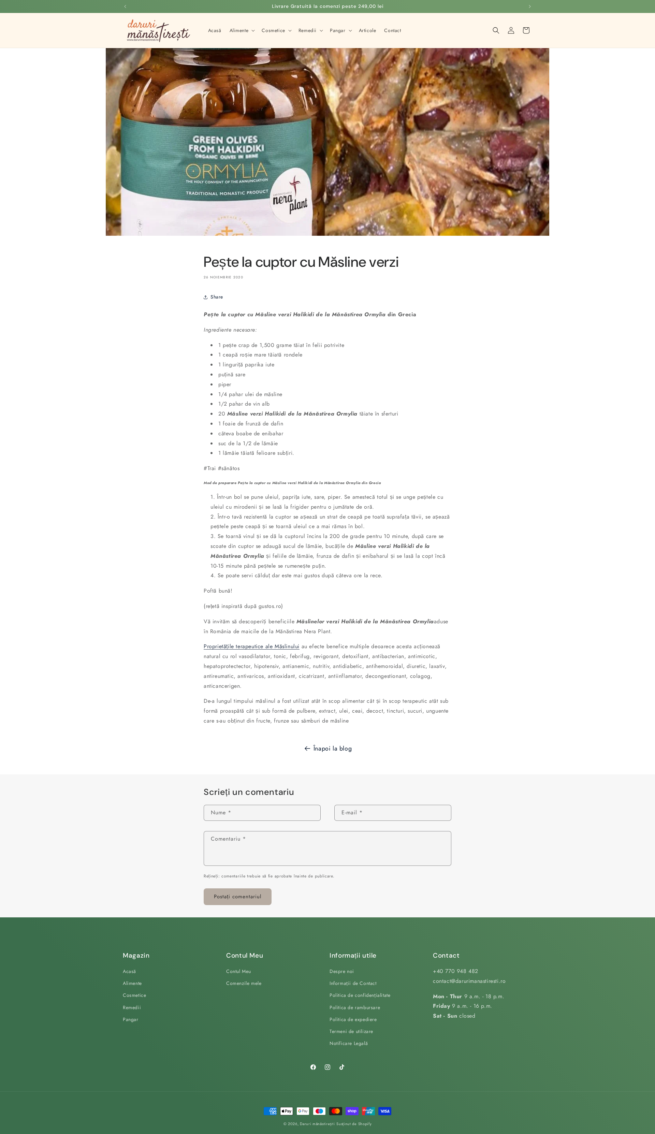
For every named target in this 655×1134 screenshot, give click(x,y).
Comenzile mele (243, 983)
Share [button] (216, 296)
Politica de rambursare (355, 1007)
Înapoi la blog (333, 748)
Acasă (129, 971)
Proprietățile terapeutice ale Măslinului (252, 646)
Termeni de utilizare (351, 1031)
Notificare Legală (349, 1043)
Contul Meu (238, 971)
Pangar (131, 1019)
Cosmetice (134, 995)
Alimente (132, 983)
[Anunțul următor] (529, 6)
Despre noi (342, 971)
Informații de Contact (353, 983)
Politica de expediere (353, 1019)
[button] (241, 30)
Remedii (132, 1007)
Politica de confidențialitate (360, 995)
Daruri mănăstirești (317, 1123)
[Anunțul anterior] (125, 6)
